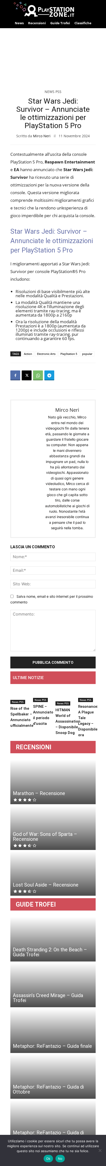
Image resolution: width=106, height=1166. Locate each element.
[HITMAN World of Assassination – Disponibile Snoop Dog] (67, 697)
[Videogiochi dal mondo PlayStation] (53, 9)
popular (87, 354)
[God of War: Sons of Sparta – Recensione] (53, 827)
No (60, 1159)
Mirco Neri (42, 136)
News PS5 (53, 91)
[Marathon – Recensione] (53, 782)
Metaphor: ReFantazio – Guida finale (52, 1046)
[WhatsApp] (38, 375)
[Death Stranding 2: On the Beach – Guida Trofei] (53, 939)
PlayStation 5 (68, 354)
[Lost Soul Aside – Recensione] (53, 873)
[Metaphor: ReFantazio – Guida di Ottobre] (53, 1076)
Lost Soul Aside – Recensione (45, 885)
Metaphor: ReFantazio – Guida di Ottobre (48, 1089)
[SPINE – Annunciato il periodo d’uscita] (43, 695)
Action (28, 354)
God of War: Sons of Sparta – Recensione (45, 836)
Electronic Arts (46, 354)
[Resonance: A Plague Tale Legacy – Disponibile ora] (88, 695)
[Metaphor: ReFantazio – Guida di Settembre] (53, 1122)
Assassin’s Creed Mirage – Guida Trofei (48, 997)
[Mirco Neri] (28, 469)
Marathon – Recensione (39, 793)
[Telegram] (49, 375)
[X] (27, 375)
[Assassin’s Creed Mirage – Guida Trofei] (53, 985)
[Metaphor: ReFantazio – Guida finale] (53, 1030)
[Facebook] (15, 375)
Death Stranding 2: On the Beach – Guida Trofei (50, 952)
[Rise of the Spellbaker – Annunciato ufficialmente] (21, 696)
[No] (99, 1150)
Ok (48, 1159)
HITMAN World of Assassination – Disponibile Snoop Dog (67, 721)
